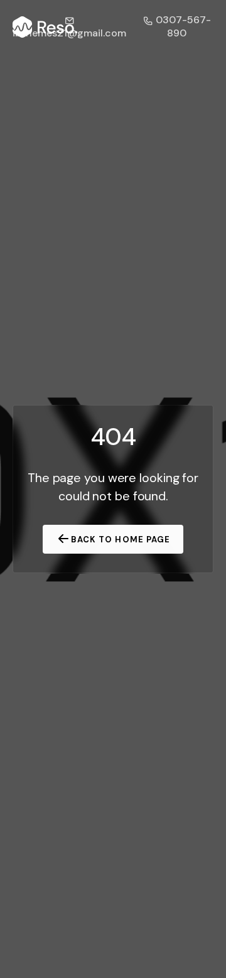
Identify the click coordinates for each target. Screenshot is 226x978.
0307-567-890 (182, 26)
